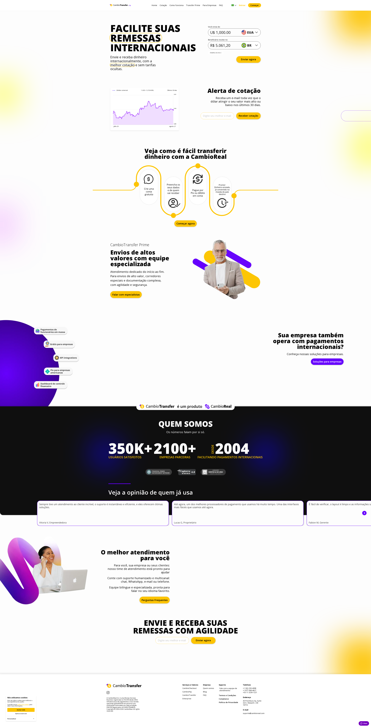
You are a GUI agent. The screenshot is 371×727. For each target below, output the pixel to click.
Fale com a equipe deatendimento (228, 689)
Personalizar (11, 719)
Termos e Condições (227, 695)
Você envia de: (214, 27)
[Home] (124, 686)
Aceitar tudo (21, 710)
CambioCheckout (189, 688)
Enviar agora (248, 59)
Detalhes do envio (215, 53)
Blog (205, 692)
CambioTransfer (189, 695)
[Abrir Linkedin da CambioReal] (117, 692)
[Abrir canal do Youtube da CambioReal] (123, 692)
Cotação (163, 5)
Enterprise (186, 699)
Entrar (242, 5)
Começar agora (185, 223)
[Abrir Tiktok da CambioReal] (128, 692)
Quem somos (208, 688)
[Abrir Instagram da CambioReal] (108, 692)
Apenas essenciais (21, 713)
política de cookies (23, 704)
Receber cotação (248, 115)
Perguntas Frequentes (155, 600)
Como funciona (176, 5)
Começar (254, 5)
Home (154, 5)
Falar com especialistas (126, 294)
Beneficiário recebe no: (218, 40)
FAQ (221, 5)
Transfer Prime (193, 5)
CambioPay (187, 692)
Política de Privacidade (228, 702)
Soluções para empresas (327, 361)
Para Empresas (209, 5)
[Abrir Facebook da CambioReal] (112, 692)
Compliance (224, 699)
